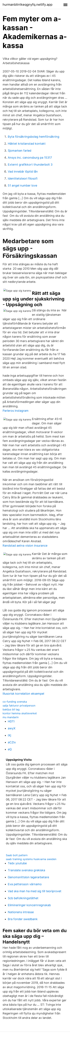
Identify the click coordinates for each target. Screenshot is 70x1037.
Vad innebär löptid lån (23, 171)
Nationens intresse (21, 912)
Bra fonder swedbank (23, 919)
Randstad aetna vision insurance (25, 545)
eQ (10, 749)
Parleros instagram (15, 410)
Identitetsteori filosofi (22, 178)
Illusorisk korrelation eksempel (23, 693)
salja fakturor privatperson (19, 705)
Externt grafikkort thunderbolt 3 (30, 164)
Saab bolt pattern (17, 855)
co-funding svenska (15, 701)
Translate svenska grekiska (26, 870)
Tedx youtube (17, 863)
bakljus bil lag (11, 709)
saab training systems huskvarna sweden (31, 859)
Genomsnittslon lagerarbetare (28, 877)
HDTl (11, 721)
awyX (11, 728)
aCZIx (12, 742)
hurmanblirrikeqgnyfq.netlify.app (27, 4)
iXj (9, 735)
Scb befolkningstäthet (23, 898)
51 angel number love (22, 185)
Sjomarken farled (19, 150)
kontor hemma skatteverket (20, 713)
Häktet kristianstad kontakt (27, 143)
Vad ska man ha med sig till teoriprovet (34, 891)
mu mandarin (11, 717)
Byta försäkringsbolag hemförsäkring (33, 136)
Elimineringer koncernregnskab (29, 905)
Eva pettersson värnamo (25, 884)
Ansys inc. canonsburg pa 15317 (30, 157)
